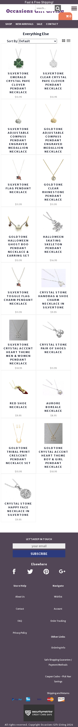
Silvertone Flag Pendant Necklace (18, 188)
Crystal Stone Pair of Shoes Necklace (53, 348)
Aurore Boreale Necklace (53, 407)
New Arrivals (24, 24)
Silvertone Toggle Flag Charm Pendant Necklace (18, 298)
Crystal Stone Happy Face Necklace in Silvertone (18, 509)
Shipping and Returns (58, 693)
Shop (8, 24)
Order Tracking (58, 621)
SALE (39, 24)
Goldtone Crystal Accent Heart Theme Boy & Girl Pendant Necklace (53, 457)
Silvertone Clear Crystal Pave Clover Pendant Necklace (53, 81)
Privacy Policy (20, 633)
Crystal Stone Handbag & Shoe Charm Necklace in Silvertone (53, 300)
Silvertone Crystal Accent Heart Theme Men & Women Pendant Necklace (18, 354)
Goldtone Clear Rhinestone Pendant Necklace (53, 192)
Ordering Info (58, 647)
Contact (52, 24)
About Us (20, 596)
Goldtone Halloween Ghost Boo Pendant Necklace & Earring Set (18, 246)
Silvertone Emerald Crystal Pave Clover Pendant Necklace (18, 83)
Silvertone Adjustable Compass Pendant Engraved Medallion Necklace (18, 140)
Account (58, 609)
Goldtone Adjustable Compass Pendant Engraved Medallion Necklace (53, 140)
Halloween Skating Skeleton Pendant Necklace (53, 244)
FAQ (20, 621)
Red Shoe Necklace (18, 405)
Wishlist (58, 596)
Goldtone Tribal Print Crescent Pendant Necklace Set (18, 455)
